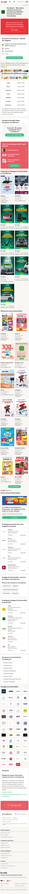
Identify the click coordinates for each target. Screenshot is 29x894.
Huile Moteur (6, 593)
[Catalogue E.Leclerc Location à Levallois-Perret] (11, 723)
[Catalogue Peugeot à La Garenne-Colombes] (25, 735)
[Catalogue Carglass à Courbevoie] (18, 740)
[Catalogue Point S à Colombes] (25, 704)
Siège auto (15, 593)
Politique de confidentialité (21, 883)
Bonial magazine (4, 835)
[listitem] (7, 189)
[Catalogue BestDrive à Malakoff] (25, 746)
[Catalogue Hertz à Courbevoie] (25, 710)
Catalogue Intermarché (6, 855)
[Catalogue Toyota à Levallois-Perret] (18, 752)
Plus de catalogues (14, 486)
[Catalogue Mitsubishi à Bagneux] (11, 752)
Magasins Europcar (6, 821)
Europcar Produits (7, 792)
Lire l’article (14, 517)
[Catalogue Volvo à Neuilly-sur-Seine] (11, 716)
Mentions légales (5, 883)
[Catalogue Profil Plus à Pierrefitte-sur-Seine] (25, 691)
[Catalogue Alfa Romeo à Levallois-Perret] (25, 729)
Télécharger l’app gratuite (7, 837)
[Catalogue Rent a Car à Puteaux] (25, 752)
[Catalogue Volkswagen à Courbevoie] (18, 723)
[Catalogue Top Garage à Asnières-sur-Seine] (25, 723)
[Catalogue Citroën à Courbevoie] (4, 746)
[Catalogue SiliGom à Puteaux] (18, 729)
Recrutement (4, 868)
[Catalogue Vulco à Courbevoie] (4, 691)
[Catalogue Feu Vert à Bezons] (18, 691)
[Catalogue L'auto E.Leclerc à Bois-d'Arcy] (25, 716)
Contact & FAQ (4, 863)
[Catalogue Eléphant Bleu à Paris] (11, 740)
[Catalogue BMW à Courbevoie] (18, 697)
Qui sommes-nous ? (5, 832)
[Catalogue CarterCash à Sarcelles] (18, 716)
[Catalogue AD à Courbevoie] (4, 740)
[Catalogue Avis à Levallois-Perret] (18, 764)
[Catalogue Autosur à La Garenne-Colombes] (25, 740)
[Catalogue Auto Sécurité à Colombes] (18, 746)
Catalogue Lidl (4, 843)
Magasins (15, 817)
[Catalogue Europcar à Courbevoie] (11, 746)
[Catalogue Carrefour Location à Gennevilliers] (11, 704)
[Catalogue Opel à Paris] (4, 752)
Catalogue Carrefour (6, 847)
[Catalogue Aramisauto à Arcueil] (18, 758)
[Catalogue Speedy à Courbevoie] (25, 697)
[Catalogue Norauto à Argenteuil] (11, 691)
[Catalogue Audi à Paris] (18, 735)
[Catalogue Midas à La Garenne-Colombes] (11, 735)
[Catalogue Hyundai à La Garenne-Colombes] (25, 758)
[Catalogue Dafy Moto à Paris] (4, 735)
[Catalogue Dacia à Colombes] (4, 710)
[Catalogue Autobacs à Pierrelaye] (4, 704)
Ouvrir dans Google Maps (14, 135)
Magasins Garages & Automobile (10, 819)
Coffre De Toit (6, 586)
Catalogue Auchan (5, 853)
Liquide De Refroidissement (10, 589)
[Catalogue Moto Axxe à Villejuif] (4, 716)
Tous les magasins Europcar (14, 57)
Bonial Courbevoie (6, 817)
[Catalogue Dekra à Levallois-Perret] (4, 697)
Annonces (24, 5)
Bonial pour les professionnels (8, 866)
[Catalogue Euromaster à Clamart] (11, 697)
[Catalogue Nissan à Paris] (4, 723)
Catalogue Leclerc (5, 845)
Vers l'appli (14, 30)
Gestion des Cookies (20, 885)
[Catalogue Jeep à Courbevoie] (11, 710)
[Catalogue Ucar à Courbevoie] (4, 758)
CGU (2, 885)
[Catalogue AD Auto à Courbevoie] (11, 729)
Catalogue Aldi (4, 857)
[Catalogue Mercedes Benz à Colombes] (18, 710)
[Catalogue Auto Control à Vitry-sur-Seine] (4, 764)
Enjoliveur (15, 586)
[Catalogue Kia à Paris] (11, 764)
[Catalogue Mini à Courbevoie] (18, 704)
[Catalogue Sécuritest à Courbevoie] (4, 729)
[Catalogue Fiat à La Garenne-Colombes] (11, 758)
